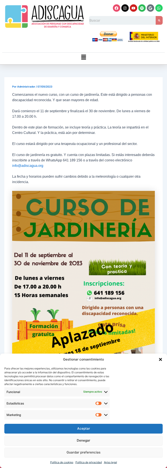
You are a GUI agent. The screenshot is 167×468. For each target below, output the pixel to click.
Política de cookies (61, 462)
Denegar (83, 440)
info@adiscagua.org (27, 165)
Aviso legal (110, 462)
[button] (160, 359)
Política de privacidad (88, 462)
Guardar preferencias (83, 452)
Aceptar (83, 428)
